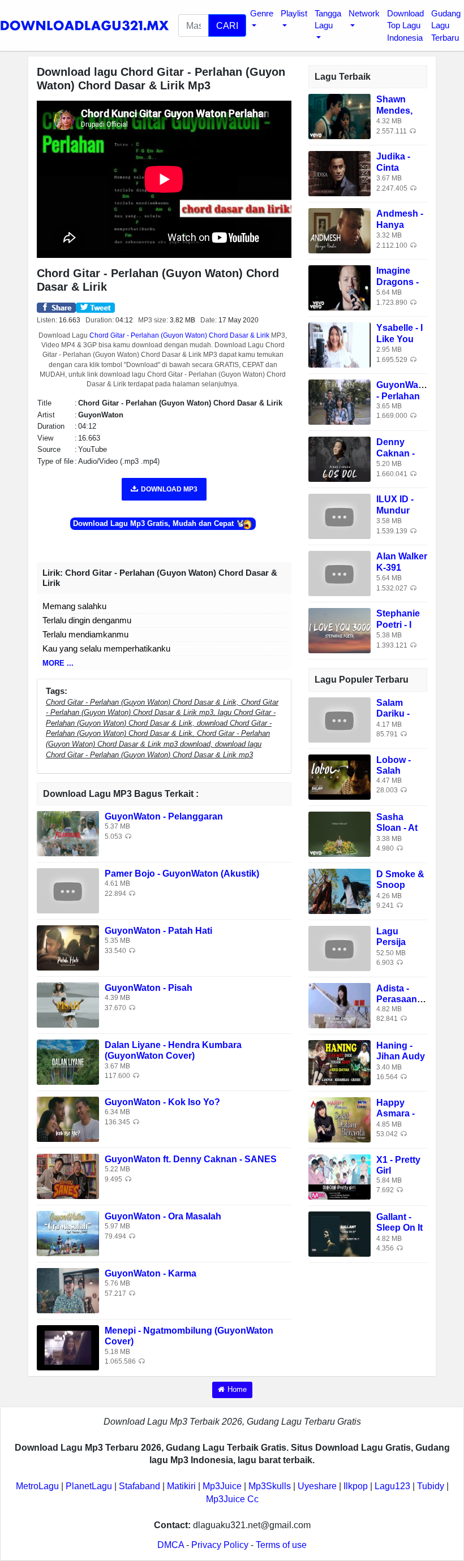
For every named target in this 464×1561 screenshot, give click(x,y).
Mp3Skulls (269, 1486)
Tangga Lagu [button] (328, 19)
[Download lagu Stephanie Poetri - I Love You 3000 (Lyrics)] (339, 630)
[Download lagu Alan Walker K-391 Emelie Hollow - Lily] (339, 573)
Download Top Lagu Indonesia (405, 25)
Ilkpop (355, 1486)
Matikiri (181, 1486)
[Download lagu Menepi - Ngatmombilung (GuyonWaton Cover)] (68, 1347)
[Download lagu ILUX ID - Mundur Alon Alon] (339, 516)
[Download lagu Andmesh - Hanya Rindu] (339, 230)
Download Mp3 (169, 489)
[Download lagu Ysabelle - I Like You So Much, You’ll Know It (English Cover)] (339, 344)
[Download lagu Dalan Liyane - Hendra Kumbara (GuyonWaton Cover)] (68, 1062)
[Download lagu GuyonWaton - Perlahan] (339, 402)
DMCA (170, 1545)
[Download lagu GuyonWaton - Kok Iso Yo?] (68, 1119)
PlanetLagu (89, 1486)
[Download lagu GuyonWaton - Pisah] (68, 1005)
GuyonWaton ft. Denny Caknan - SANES (191, 1159)
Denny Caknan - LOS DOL (396, 452)
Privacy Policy (219, 1545)
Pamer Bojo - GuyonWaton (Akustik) (182, 873)
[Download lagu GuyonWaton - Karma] (68, 1290)
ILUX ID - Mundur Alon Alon (397, 509)
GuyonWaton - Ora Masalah (163, 1216)
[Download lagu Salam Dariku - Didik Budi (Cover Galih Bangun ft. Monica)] (339, 719)
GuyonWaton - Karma (150, 1273)
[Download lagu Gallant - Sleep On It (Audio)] (339, 1233)
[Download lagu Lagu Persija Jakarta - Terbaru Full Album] (339, 947)
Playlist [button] (294, 13)
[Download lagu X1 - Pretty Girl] (339, 1176)
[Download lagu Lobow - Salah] (339, 776)
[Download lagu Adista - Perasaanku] (339, 1005)
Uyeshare (317, 1486)
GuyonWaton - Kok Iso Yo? (162, 1102)
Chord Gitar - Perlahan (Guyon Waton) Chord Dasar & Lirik (179, 335)
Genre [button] (261, 13)
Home (237, 1389)
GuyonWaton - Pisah (148, 988)
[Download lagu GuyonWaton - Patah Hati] (68, 947)
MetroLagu (37, 1486)
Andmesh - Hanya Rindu (399, 224)
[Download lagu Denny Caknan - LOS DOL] (339, 459)
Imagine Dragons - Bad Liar (397, 281)
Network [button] (364, 13)
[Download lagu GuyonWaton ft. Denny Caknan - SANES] (68, 1176)
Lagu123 (392, 1486)
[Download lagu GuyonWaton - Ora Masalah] (68, 1233)
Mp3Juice (222, 1486)
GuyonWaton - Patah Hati (158, 930)
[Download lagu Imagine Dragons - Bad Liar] (339, 287)
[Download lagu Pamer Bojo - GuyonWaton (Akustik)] (68, 890)
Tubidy (430, 1486)
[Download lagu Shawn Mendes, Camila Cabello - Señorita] (339, 116)
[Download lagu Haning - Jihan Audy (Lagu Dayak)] (339, 1062)
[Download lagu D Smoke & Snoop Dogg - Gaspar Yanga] (339, 890)
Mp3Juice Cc (232, 1499)
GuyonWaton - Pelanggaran (164, 816)
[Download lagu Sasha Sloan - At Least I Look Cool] (339, 833)
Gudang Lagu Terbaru (446, 25)
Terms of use (281, 1545)
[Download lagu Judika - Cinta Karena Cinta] (339, 173)
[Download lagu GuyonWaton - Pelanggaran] (68, 833)
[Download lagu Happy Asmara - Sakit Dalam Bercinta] (339, 1119)
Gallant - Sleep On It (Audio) (399, 1227)
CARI (227, 25)
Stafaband (139, 1486)
